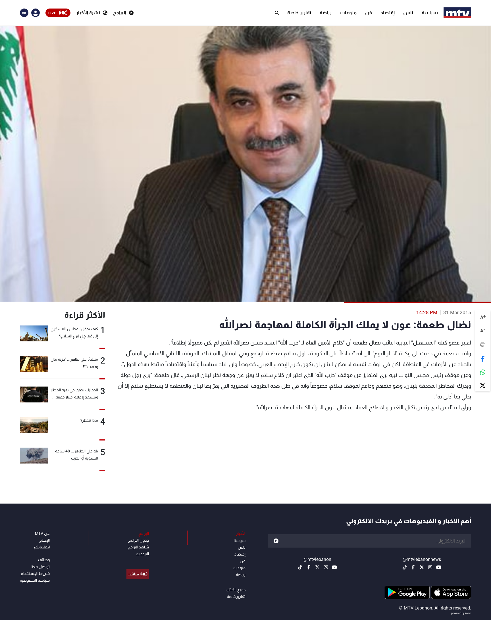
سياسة (430, 12)
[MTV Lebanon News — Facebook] (413, 567)
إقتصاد (387, 12)
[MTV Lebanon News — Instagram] (430, 567)
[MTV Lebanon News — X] (421, 567)
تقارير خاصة (299, 12)
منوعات (348, 12)
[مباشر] (137, 561)
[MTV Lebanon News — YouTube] (438, 567)
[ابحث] (277, 12)
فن (368, 12)
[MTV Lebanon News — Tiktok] (404, 567)
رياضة (326, 12)
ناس (408, 12)
